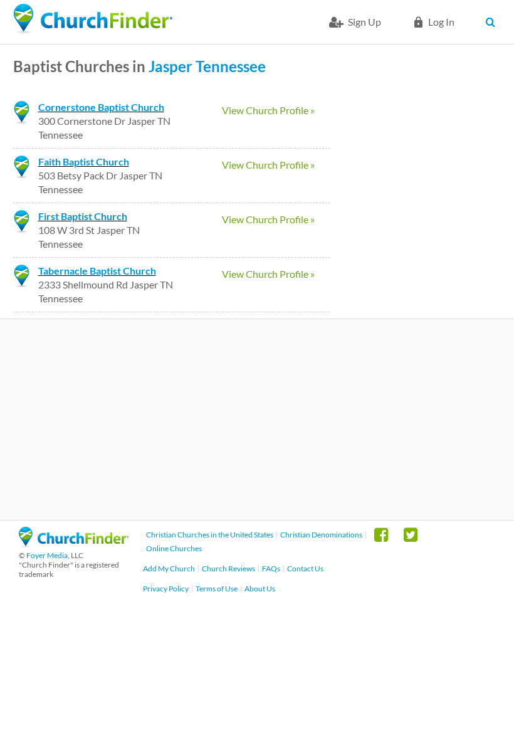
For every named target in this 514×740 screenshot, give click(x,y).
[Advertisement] (257, 419)
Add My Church (169, 568)
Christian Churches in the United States (209, 534)
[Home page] (92, 18)
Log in (441, 22)
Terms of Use (217, 588)
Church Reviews (228, 568)
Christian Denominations (321, 534)
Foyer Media (47, 555)
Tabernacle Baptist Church (97, 271)
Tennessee (231, 66)
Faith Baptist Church (83, 161)
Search (493, 22)
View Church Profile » (268, 110)
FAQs (271, 568)
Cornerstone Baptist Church (101, 107)
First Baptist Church (82, 216)
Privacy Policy (166, 588)
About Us (259, 588)
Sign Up (364, 22)
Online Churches (174, 548)
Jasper (170, 66)
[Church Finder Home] (73, 543)
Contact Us (305, 568)
